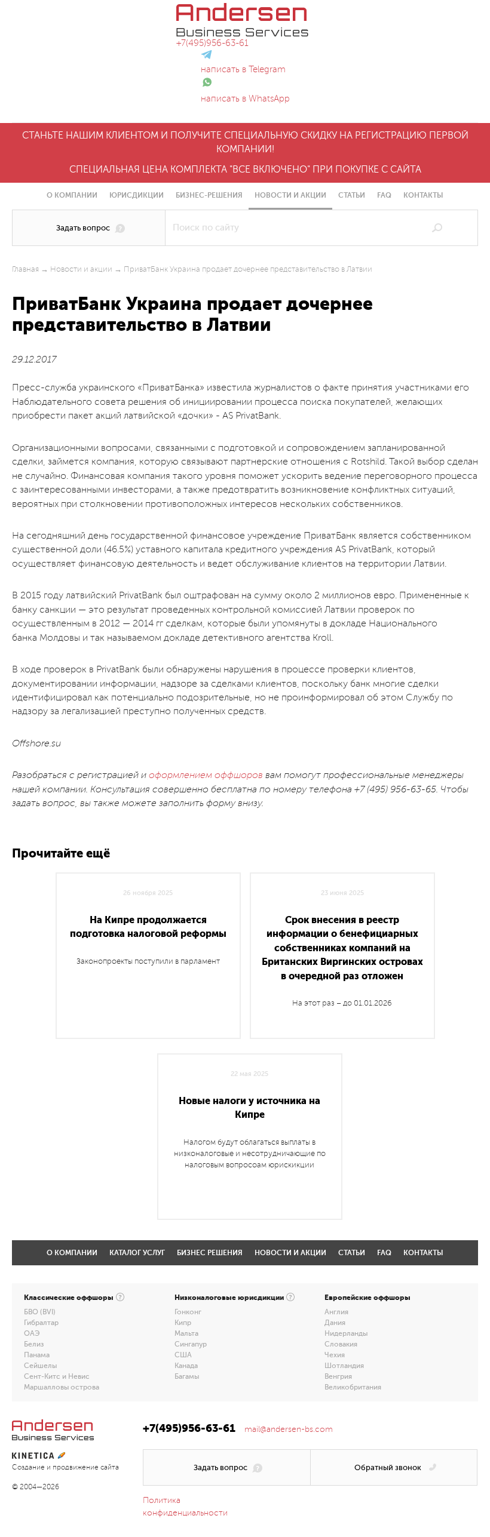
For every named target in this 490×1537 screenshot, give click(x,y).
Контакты (423, 195)
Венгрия (338, 1376)
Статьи (351, 195)
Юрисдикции (136, 195)
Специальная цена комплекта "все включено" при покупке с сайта (245, 169)
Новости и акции (290, 195)
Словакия (340, 1344)
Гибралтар (41, 1322)
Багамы (186, 1376)
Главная (25, 269)
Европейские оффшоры (367, 1297)
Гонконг (187, 1312)
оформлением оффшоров (206, 775)
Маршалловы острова (61, 1387)
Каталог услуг (137, 1253)
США (183, 1355)
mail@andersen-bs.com (288, 1429)
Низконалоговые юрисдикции (229, 1297)
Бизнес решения (210, 1253)
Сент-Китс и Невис (57, 1376)
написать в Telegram (243, 69)
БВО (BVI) (40, 1312)
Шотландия (344, 1365)
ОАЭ (32, 1333)
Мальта (186, 1333)
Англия (336, 1312)
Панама (37, 1355)
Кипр (182, 1322)
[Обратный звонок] (394, 1467)
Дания (334, 1322)
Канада (186, 1365)
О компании (72, 195)
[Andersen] (242, 9)
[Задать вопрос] (89, 227)
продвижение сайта (86, 1467)
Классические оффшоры (69, 1297)
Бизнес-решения (209, 195)
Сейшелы (40, 1365)
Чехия (334, 1355)
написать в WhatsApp (245, 98)
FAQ (384, 195)
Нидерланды (346, 1333)
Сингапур (190, 1344)
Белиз (34, 1344)
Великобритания (352, 1387)
